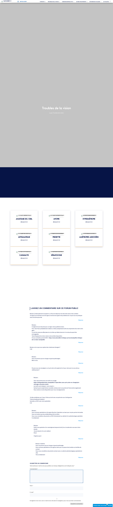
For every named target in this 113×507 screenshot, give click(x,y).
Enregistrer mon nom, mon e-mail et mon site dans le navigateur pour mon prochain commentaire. (55, 500)
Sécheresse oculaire (94, 1)
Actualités (106, 1)
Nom (31, 485)
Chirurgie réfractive (67, 1)
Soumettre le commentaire (77, 503)
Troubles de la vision (53, 1)
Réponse (80, 320)
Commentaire (34, 469)
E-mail (32, 492)
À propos (42, 1)
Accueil (50, 112)
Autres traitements (81, 1)
